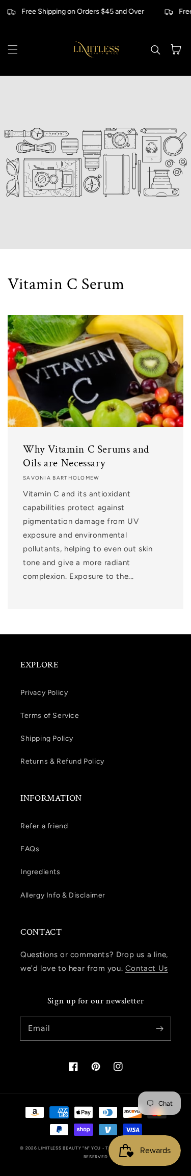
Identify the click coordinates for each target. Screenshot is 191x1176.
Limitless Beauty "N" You (70, 1148)
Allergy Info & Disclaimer (62, 895)
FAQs (29, 849)
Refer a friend (44, 826)
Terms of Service (49, 715)
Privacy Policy (44, 692)
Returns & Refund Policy (62, 761)
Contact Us (146, 968)
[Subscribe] (159, 1028)
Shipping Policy (46, 738)
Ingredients (40, 871)
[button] (13, 49)
